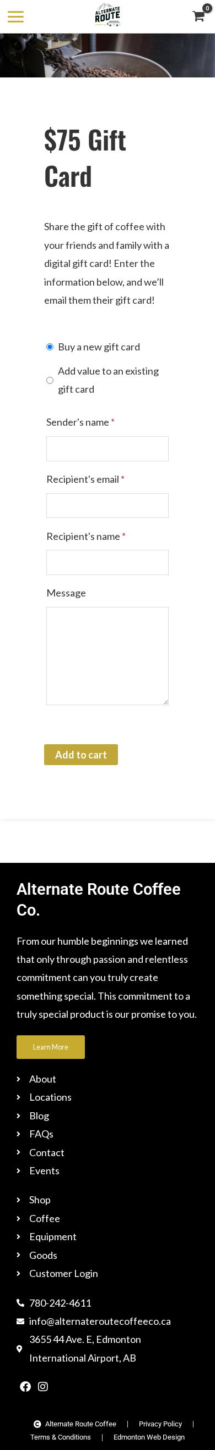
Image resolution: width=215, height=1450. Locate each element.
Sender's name (80, 422)
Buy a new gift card (99, 347)
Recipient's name (86, 536)
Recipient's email (85, 479)
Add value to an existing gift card (108, 380)
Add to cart (81, 755)
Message (66, 593)
